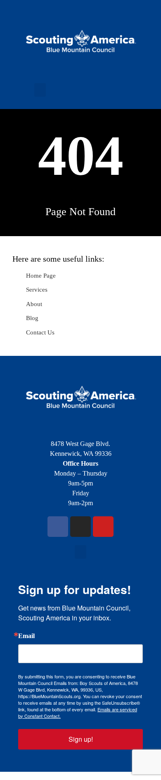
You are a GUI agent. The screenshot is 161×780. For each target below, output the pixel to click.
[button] (40, 90)
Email (26, 636)
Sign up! (81, 739)
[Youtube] (103, 526)
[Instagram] (80, 526)
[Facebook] (57, 526)
